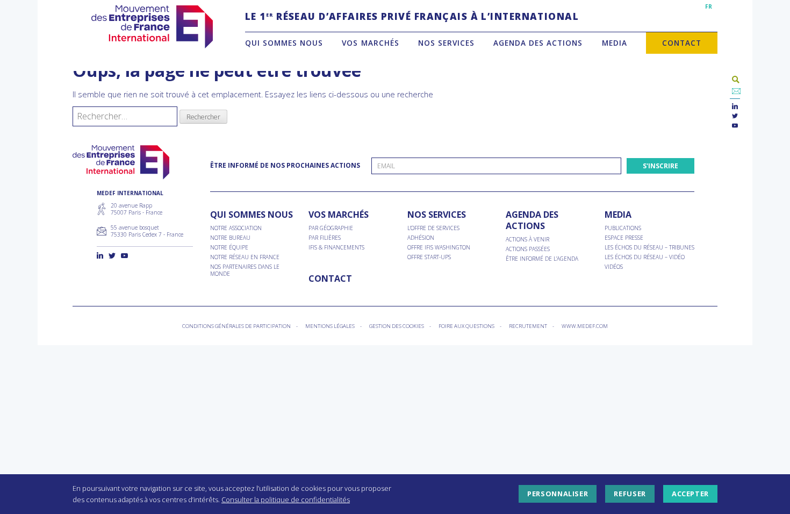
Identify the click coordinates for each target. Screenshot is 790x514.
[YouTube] (735, 126)
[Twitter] (735, 116)
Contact (681, 43)
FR (708, 6)
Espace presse (624, 237)
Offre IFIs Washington (438, 247)
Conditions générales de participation (236, 326)
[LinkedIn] (735, 107)
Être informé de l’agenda (542, 258)
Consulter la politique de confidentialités (285, 499)
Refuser (629, 494)
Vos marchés (370, 43)
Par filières (324, 237)
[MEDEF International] (152, 27)
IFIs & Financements (336, 247)
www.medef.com (585, 326)
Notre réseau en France (244, 257)
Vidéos (614, 266)
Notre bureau (230, 237)
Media (614, 43)
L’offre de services (433, 228)
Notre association (236, 228)
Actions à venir (527, 239)
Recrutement (528, 326)
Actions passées (528, 249)
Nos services (446, 43)
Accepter (690, 494)
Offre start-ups (429, 257)
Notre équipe (229, 247)
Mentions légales (330, 326)
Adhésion (420, 237)
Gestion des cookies (396, 326)
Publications (623, 228)
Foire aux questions (466, 326)
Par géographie (330, 228)
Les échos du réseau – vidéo (645, 257)
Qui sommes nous (284, 43)
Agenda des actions (538, 43)
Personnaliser (557, 494)
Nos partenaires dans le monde (244, 270)
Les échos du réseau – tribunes (649, 247)
